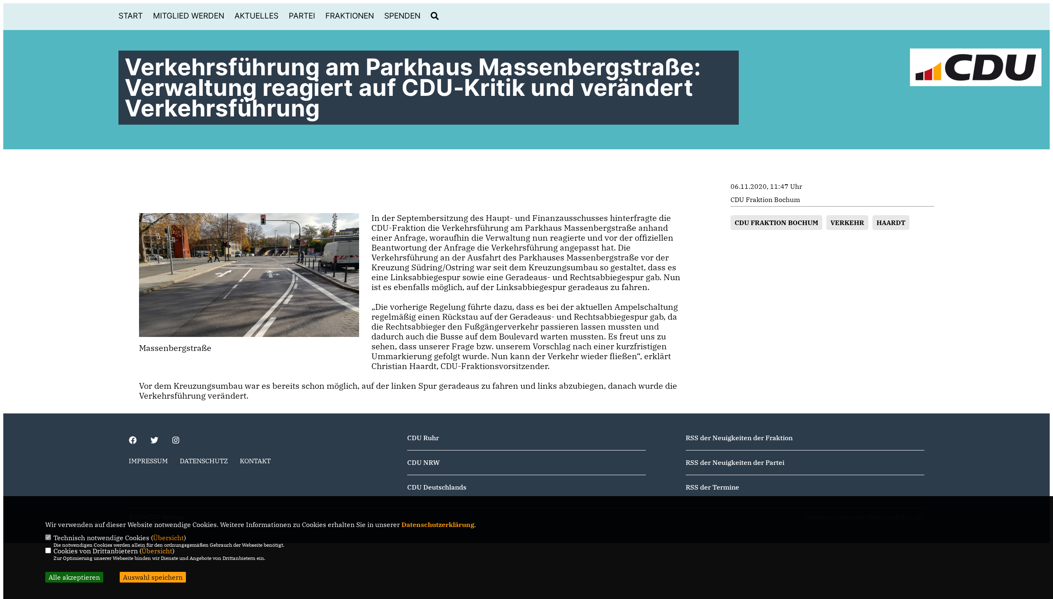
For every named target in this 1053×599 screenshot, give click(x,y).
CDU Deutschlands (436, 487)
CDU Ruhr (423, 438)
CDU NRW (423, 462)
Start (130, 16)
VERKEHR (847, 222)
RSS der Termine (712, 487)
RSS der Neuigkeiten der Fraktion (739, 438)
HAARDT (891, 222)
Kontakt (255, 461)
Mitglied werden (188, 16)
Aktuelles (256, 16)
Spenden (402, 16)
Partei (302, 16)
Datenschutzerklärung (437, 524)
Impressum (148, 461)
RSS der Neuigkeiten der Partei (735, 462)
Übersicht (168, 538)
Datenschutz (204, 461)
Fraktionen (349, 16)
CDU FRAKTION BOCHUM (776, 222)
